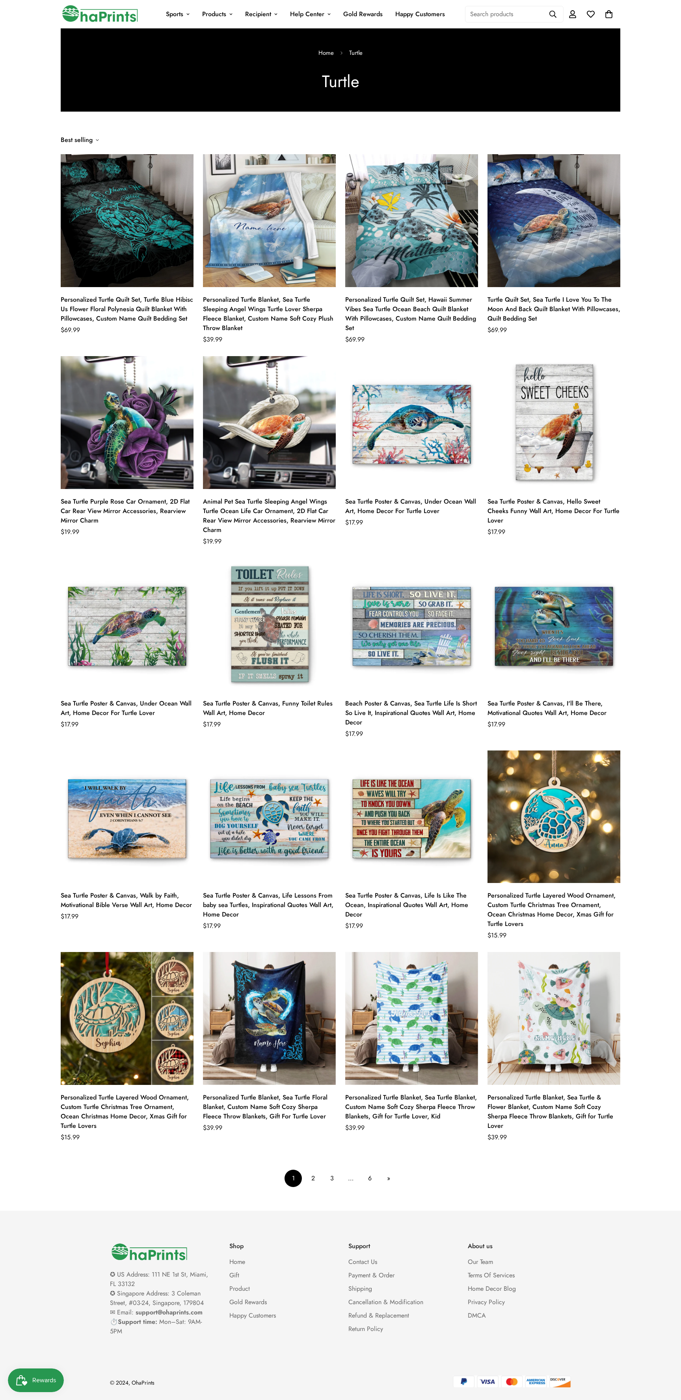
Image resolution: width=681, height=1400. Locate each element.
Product (239, 1288)
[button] (609, 14)
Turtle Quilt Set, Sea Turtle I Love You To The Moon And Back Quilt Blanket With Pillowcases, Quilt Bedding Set (553, 309)
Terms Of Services (491, 1275)
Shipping (360, 1288)
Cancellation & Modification (385, 1302)
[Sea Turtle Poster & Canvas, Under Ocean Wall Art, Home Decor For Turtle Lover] (411, 422)
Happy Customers (420, 14)
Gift (234, 1275)
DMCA (477, 1315)
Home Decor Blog (492, 1288)
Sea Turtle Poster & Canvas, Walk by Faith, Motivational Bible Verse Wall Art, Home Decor (126, 900)
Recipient (258, 14)
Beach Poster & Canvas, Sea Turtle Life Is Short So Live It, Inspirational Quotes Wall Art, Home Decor (411, 713)
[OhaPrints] (100, 14)
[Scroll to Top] (666, 1357)
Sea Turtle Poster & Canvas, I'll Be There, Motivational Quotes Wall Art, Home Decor (547, 708)
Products (214, 14)
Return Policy (365, 1328)
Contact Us (362, 1261)
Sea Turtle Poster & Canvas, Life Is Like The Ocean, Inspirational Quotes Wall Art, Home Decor (406, 905)
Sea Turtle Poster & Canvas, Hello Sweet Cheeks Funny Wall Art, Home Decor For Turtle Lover (553, 511)
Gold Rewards (363, 14)
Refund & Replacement (378, 1315)
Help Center (307, 14)
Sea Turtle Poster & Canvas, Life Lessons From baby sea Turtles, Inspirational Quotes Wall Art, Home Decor (268, 905)
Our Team (480, 1261)
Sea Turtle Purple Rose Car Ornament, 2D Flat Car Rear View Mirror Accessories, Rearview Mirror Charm (125, 511)
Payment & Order (371, 1275)
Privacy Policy (486, 1302)
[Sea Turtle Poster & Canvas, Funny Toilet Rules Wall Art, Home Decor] (269, 624)
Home (326, 53)
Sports (174, 14)
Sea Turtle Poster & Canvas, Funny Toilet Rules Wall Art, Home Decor (268, 708)
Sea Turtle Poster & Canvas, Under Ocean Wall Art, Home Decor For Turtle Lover (410, 506)
